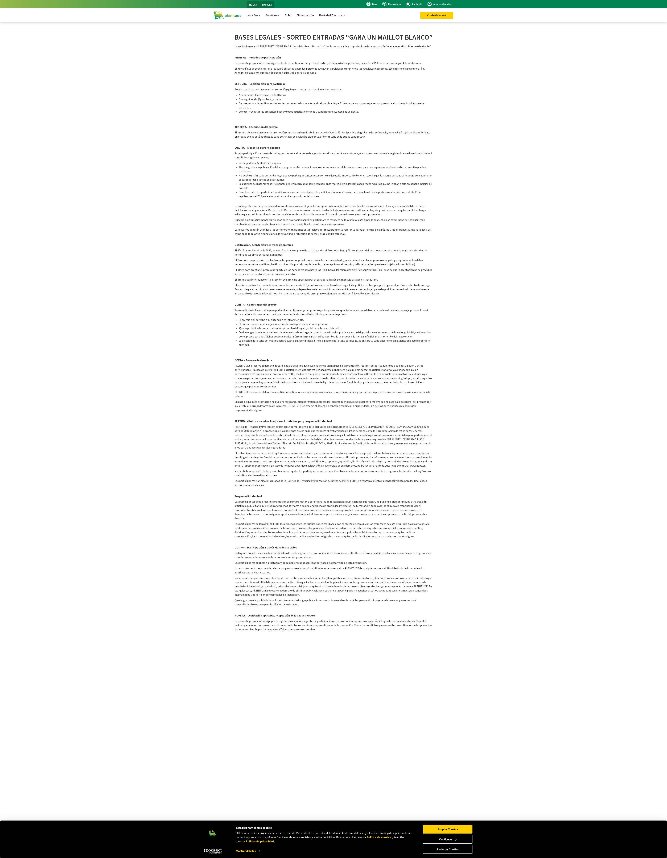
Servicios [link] (271, 15)
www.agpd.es (417, 466)
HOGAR (253, 5)
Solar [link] (288, 15)
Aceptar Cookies (448, 829)
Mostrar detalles (246, 850)
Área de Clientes (442, 4)
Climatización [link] (305, 15)
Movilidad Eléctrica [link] (330, 15)
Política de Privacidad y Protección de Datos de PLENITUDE (321, 481)
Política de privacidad (259, 841)
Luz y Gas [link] (252, 15)
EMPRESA (267, 5)
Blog (374, 4)
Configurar (445, 839)
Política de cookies (379, 837)
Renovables (394, 4)
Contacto (417, 4)
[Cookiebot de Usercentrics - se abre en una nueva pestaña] (213, 851)
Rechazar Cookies (448, 849)
